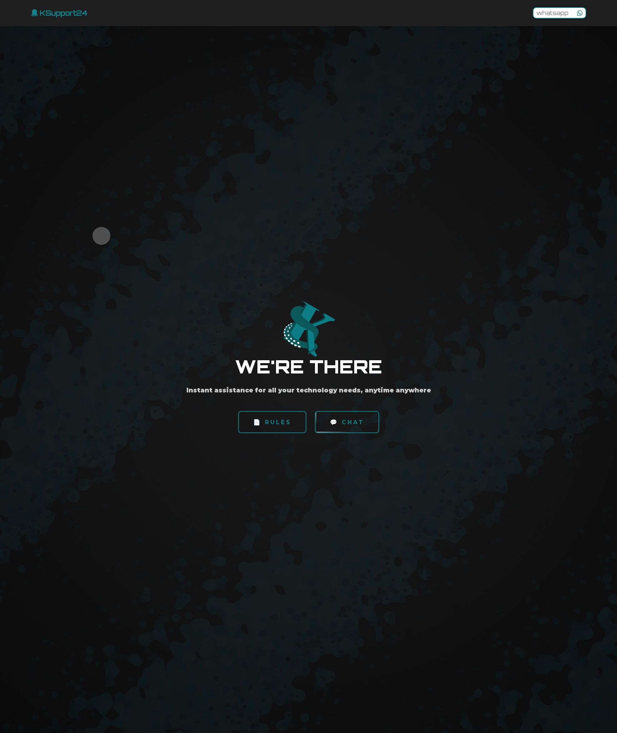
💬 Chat (347, 422)
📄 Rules (272, 422)
